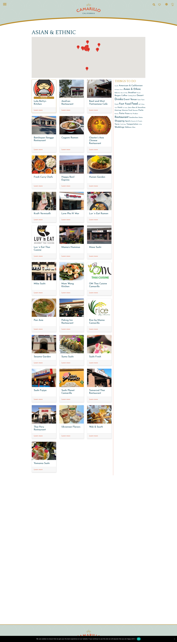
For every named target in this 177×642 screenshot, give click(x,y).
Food (134, 103)
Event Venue (130, 99)
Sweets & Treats (136, 121)
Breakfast (132, 93)
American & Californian (131, 86)
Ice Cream (125, 107)
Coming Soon (132, 95)
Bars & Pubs (124, 92)
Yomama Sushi (42, 463)
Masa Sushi (95, 247)
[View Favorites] (160, 4)
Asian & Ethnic (132, 89)
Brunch (138, 92)
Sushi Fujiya (40, 390)
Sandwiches (133, 117)
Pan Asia (38, 320)
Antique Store (119, 89)
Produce (135, 113)
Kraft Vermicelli (42, 213)
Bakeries (117, 93)
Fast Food (125, 104)
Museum (135, 110)
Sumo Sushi (67, 357)
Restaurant (122, 117)
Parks (140, 110)
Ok (139, 639)
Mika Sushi (39, 284)
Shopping (119, 121)
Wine (133, 127)
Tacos (117, 124)
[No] (174, 639)
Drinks (119, 99)
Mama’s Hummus (70, 247)
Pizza (127, 114)
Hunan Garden (97, 177)
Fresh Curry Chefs (43, 177)
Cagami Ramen (69, 138)
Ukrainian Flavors (70, 427)
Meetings (118, 110)
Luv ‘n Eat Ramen (98, 213)
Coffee (124, 95)
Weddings (119, 127)
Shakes (140, 117)
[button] (97, 50)
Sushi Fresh (95, 357)
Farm (139, 99)
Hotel (119, 107)
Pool (131, 113)
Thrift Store (123, 124)
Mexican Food (127, 110)
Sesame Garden (42, 357)
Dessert (140, 95)
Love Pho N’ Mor (70, 213)
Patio (121, 113)
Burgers (118, 95)
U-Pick (140, 124)
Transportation (132, 124)
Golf (139, 104)
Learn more (38, 110)
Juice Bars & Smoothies (136, 107)
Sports (128, 121)
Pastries (117, 113)
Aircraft (116, 85)
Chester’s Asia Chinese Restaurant (96, 141)
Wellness (128, 127)
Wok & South (96, 427)
